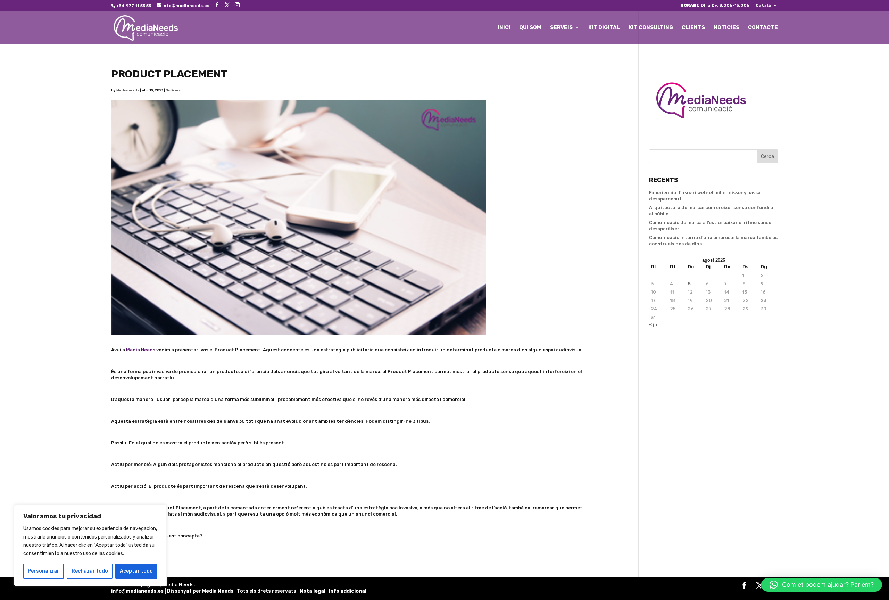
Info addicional (347, 591)
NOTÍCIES (726, 28)
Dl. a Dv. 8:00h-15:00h (714, 5)
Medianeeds (127, 90)
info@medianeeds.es (137, 591)
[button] (821, 585)
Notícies (173, 90)
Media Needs (140, 349)
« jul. (654, 324)
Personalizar (43, 571)
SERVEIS (561, 28)
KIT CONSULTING (651, 28)
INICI (504, 28)
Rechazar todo (90, 571)
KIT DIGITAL (604, 28)
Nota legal (313, 591)
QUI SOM (530, 28)
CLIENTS (693, 28)
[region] (90, 545)
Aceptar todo (136, 571)
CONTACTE (763, 28)
